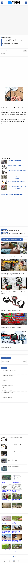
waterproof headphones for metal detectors (17, 451)
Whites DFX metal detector (13, 466)
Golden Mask (5, 378)
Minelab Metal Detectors (7, 37)
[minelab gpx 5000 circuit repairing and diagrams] (14, 248)
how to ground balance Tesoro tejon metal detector (17, 187)
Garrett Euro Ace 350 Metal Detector (17, 181)
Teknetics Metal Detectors (8, 392)
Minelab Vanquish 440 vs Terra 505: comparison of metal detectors (13, 328)
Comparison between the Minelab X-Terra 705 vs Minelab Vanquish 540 (12, 347)
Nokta (4, 387)
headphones (5, 380)
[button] (4, 561)
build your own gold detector (16, 523)
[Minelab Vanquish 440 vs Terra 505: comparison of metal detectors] (14, 319)
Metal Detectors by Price (16, 500)
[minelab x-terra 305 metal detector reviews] (14, 302)
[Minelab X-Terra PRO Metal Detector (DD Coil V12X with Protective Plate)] (14, 265)
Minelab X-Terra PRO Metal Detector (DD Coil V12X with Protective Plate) (13, 274)
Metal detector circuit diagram (6, 482)
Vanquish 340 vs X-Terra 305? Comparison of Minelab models (13, 292)
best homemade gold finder (6, 541)
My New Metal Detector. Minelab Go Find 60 (12, 194)
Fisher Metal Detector (7, 373)
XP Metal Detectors (7, 400)
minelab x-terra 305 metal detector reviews (11, 310)
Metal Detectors (6, 383)
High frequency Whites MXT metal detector (17, 172)
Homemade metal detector (16, 491)
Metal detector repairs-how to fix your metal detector (6, 500)
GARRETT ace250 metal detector (14, 444)
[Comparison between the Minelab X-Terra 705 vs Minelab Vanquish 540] (14, 337)
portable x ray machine (7, 390)
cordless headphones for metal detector (17, 177)
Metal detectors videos (18, 556)
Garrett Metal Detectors (8, 375)
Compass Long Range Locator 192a (6, 491)
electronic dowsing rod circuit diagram (6, 510)
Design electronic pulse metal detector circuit (16, 482)
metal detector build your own (6, 523)
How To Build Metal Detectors (16, 532)
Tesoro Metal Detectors (7, 395)
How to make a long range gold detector (16, 510)
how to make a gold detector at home (6, 532)
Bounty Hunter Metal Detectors (9, 370)
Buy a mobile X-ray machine (14, 160)
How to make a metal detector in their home (16, 541)
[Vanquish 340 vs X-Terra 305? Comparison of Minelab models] (14, 283)
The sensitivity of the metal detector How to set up (6, 551)
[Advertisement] (14, 20)
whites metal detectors (7, 397)
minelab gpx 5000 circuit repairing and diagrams (12, 256)
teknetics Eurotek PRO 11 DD (14, 165)
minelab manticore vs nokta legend (16, 551)
